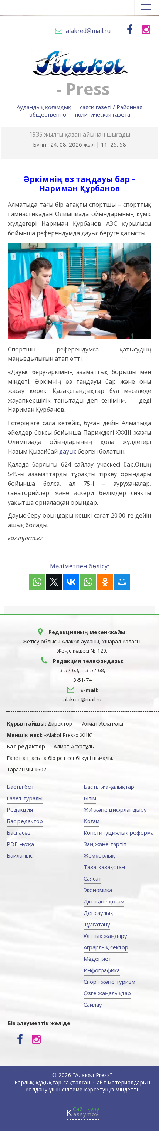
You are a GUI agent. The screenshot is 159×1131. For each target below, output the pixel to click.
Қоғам (91, 821)
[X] (54, 582)
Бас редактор (25, 821)
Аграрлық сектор (106, 947)
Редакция (20, 809)
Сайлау (93, 1004)
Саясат (92, 878)
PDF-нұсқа (20, 844)
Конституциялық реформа (119, 832)
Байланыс (20, 855)
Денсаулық (98, 912)
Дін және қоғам (104, 901)
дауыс (67, 451)
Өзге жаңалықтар (107, 993)
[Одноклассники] (105, 582)
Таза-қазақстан (104, 867)
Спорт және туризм (109, 981)
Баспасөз (19, 832)
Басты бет (20, 786)
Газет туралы (25, 798)
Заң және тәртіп (105, 844)
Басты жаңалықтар (109, 786)
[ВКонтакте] (71, 582)
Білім (90, 798)
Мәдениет (97, 958)
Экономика (98, 889)
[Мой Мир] (122, 582)
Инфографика (102, 970)
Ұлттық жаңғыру (105, 935)
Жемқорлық (99, 855)
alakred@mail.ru (88, 31)
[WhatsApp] (37, 582)
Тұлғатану (97, 924)
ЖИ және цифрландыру (115, 809)
